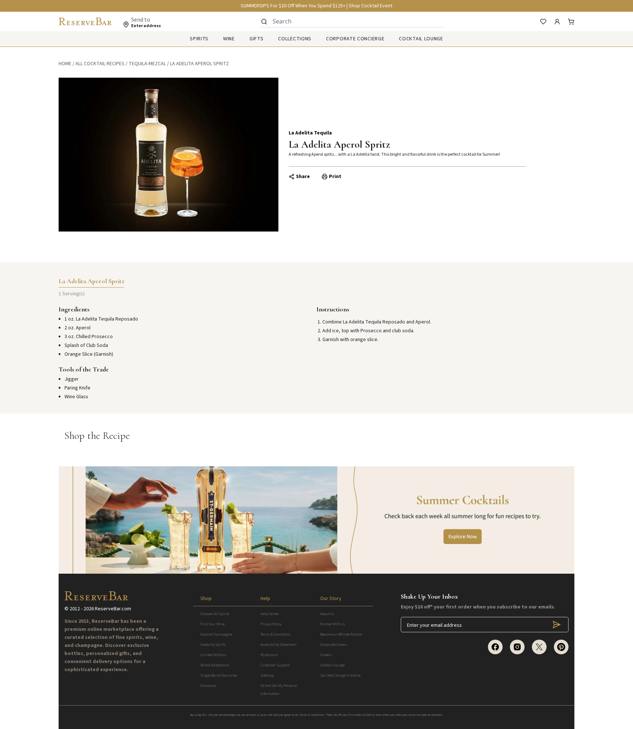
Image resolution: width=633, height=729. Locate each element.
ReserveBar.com (113, 609)
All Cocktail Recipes (100, 63)
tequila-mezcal (147, 63)
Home (65, 63)
